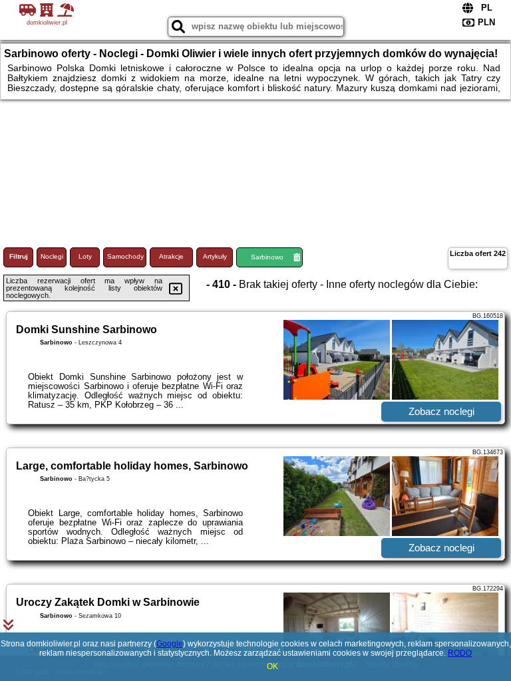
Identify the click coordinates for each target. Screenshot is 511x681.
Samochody (125, 256)
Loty (85, 256)
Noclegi (52, 256)
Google (169, 643)
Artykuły (215, 256)
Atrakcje (171, 256)
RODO (460, 653)
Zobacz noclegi (441, 411)
